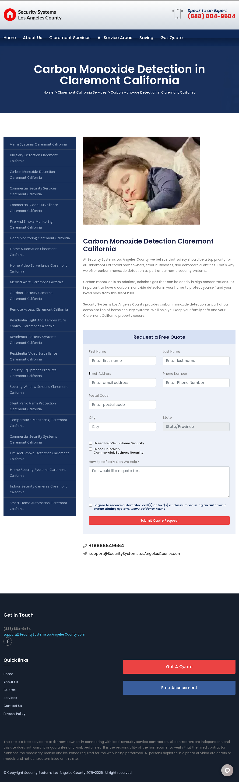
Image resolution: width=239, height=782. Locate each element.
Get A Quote (179, 666)
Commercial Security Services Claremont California (33, 191)
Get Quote (171, 37)
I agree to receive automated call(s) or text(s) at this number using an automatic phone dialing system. (160, 506)
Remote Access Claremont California (39, 309)
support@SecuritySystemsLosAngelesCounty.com (135, 553)
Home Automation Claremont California (33, 251)
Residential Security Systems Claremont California (33, 339)
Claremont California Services (82, 92)
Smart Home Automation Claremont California (38, 505)
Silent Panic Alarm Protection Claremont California (33, 406)
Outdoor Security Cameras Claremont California (31, 295)
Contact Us (13, 705)
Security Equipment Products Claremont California (33, 372)
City (92, 417)
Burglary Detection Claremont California (34, 158)
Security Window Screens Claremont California (39, 389)
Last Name (171, 351)
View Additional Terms (147, 508)
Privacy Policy (14, 713)
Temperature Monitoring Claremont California (38, 422)
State (167, 417)
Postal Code (99, 395)
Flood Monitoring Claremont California (40, 238)
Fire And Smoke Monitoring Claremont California (31, 224)
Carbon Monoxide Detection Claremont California (32, 174)
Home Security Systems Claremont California (38, 472)
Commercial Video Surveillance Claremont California (34, 207)
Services (10, 697)
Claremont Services (70, 37)
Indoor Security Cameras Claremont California (38, 489)
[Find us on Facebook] (8, 641)
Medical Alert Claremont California (36, 282)
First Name (97, 351)
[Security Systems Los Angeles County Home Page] (33, 14)
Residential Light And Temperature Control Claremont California (38, 323)
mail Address (100, 373)
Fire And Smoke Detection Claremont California (39, 456)
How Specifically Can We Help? (114, 461)
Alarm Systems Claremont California (38, 144)
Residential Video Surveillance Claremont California (33, 356)
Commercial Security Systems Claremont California (33, 439)
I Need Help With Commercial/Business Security (119, 450)
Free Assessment (179, 688)
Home (10, 37)
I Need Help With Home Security (119, 443)
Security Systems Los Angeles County (54, 772)
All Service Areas (115, 37)
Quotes (10, 689)
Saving (146, 37)
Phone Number (175, 373)
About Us (32, 37)
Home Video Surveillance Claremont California (38, 268)
